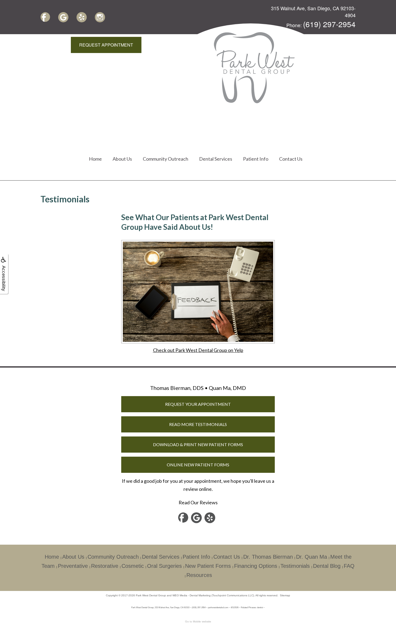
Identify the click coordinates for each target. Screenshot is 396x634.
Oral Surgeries (164, 566)
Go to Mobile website (198, 621)
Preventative (73, 566)
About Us (122, 159)
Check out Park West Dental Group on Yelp (198, 350)
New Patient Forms (208, 566)
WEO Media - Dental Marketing (191, 595)
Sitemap (285, 595)
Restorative (104, 566)
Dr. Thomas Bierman (268, 557)
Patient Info (255, 159)
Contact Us (291, 159)
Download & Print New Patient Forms (198, 444)
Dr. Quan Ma (311, 557)
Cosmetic (132, 566)
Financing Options (255, 566)
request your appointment (198, 404)
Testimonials (295, 566)
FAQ (349, 566)
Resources (199, 575)
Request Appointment (106, 45)
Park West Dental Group (151, 595)
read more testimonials (198, 424)
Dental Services (215, 159)
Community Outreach (165, 159)
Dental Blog (327, 566)
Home (95, 159)
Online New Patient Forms (198, 464)
